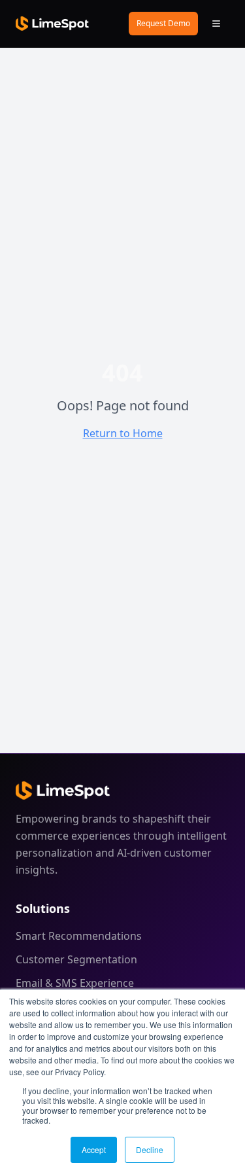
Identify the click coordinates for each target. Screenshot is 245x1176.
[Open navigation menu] (216, 23)
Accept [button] (94, 1149)
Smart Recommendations (79, 936)
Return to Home (123, 433)
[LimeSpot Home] (63, 790)
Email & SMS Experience (75, 983)
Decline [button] (149, 1149)
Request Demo (163, 23)
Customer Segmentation (76, 959)
